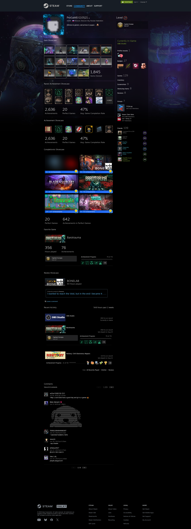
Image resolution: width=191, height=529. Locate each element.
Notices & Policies (129, 516)
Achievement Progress (88, 257)
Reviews (111, 370)
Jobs (109, 512)
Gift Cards (92, 523)
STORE (69, 6)
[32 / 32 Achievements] (61, 170)
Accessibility (127, 512)
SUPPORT (98, 6)
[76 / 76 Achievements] (96, 190)
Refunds (126, 523)
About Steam (93, 509)
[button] (132, 17)
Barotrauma (74, 237)
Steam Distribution (95, 520)
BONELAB (73, 281)
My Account (146, 520)
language (142, 2)
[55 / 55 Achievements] (96, 170)
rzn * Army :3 (126, 118)
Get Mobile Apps (148, 512)
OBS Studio (70, 316)
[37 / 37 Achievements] (61, 190)
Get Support (146, 516)
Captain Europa (57, 258)
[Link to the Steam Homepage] (52, 8)
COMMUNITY (79, 6)
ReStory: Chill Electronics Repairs (78, 354)
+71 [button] (105, 263)
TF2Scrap (129, 106)
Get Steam (145, 509)
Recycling (111, 520)
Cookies (126, 520)
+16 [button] (110, 363)
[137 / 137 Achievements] (61, 209)
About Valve (112, 509)
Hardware (111, 516)
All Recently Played (93, 370)
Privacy (125, 509)
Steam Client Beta (128, 114)
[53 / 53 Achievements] (96, 209)
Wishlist (103, 370)
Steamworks (93, 516)
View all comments (50, 387)
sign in (136, 2)
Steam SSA (92, 512)
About (89, 6)
